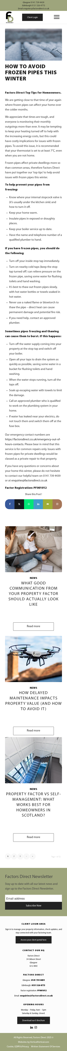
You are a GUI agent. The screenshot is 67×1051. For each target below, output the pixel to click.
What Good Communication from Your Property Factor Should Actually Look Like (33, 594)
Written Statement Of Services (45, 1046)
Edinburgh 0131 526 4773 (33, 6)
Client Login (32, 17)
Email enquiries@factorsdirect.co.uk (33, 9)
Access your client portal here (34, 940)
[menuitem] (55, 17)
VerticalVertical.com (39, 1042)
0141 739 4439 (38, 980)
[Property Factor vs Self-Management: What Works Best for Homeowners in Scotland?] (33, 760)
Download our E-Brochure (33, 1020)
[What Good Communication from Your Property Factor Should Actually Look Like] (33, 549)
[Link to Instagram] (57, 504)
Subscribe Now (33, 906)
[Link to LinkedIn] (31, 1027)
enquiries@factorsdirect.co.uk (29, 480)
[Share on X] (19, 504)
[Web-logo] (9, 17)
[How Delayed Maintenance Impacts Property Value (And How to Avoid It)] (33, 659)
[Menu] (55, 17)
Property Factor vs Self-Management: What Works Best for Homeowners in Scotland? (33, 805)
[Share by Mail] (47, 504)
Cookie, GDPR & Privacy (18, 1046)
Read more (33, 626)
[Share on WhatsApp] (29, 504)
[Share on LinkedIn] (38, 504)
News (33, 578)
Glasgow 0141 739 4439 (33, 2)
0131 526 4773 (38, 985)
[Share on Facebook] (9, 504)
